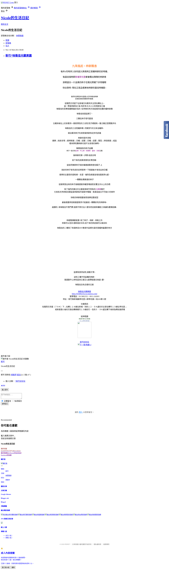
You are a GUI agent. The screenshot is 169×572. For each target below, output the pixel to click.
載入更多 (5, 390)
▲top (3, 385)
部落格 (8, 43)
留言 (19, 375)
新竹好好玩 (84, 342)
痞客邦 (14, 375)
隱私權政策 (97, 544)
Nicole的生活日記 (15, 18)
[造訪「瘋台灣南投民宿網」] (66, 514)
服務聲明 (106, 544)
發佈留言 (5, 404)
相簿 (7, 40)
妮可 (3, 362)
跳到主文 (4, 24)
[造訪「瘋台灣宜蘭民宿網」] (9, 514)
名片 (7, 46)
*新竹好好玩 (20, 381)
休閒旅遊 (19, 36)
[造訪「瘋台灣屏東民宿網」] (94, 514)
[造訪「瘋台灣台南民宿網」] (80, 514)
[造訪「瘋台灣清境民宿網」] (52, 514)
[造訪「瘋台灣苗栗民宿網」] (38, 514)
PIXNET (67, 544)
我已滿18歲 (5, 567)
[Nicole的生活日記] (84, 337)
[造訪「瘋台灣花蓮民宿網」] (25, 514)
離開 (13, 567)
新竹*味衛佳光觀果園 (19, 55)
